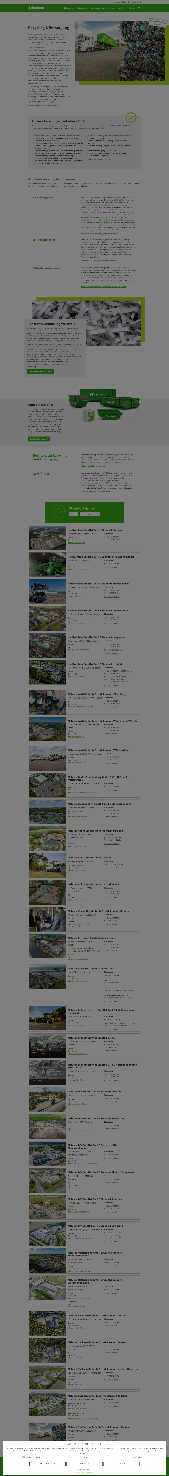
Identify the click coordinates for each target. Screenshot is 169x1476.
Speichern (121, 1464)
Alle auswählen (47, 1464)
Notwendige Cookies (32, 1457)
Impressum (79, 1473)
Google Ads (139, 1457)
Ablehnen (84, 1464)
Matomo (86, 1457)
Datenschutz (89, 1473)
